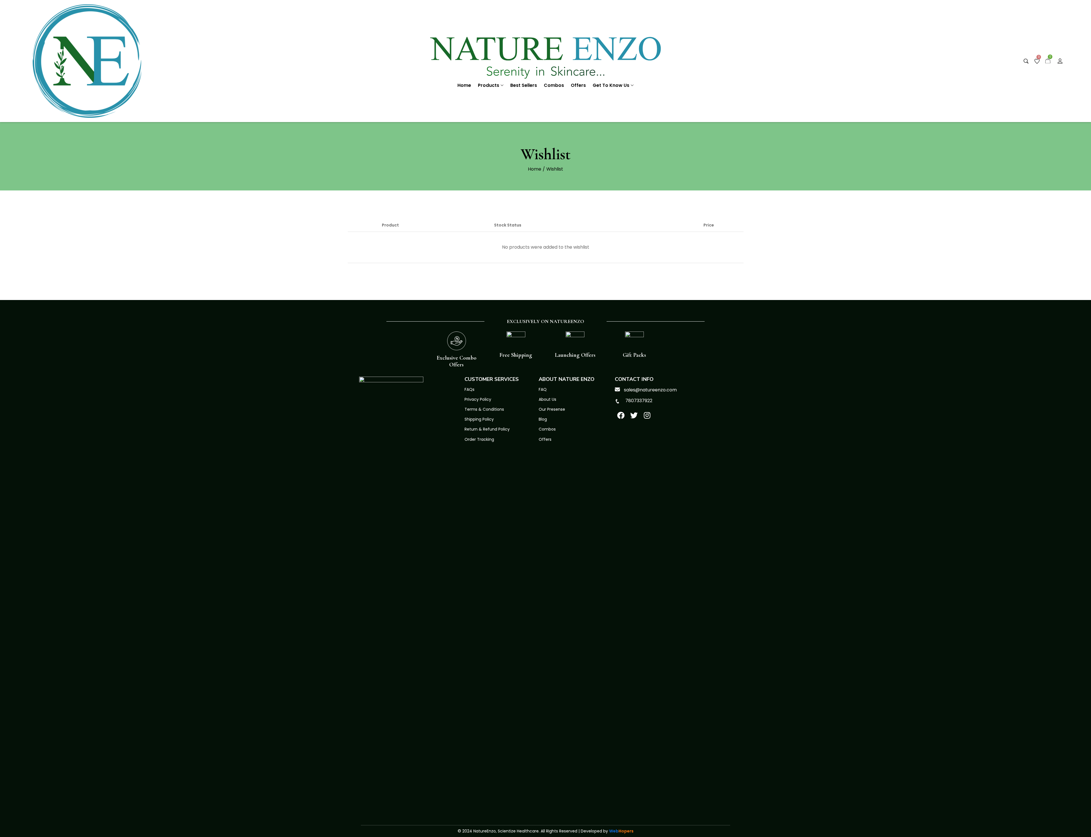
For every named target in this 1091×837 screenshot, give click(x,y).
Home (534, 169)
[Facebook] (621, 415)
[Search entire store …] (1026, 61)
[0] (1037, 61)
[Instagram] (647, 415)
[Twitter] (634, 415)
